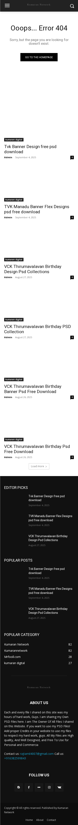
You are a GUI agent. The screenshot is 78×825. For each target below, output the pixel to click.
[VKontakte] (59, 787)
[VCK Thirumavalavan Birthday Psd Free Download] (39, 423)
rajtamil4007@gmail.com (37, 754)
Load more (37, 466)
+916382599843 (15, 758)
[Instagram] (49, 787)
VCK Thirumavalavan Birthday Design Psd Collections (32, 269)
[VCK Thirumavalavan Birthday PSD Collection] (39, 304)
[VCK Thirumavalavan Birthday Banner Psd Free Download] (39, 364)
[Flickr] (39, 787)
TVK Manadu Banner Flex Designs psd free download (36, 209)
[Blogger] (19, 787)
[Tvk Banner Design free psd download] (39, 124)
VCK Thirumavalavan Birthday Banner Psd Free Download (32, 389)
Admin (8, 157)
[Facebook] (29, 787)
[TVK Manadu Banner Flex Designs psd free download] (39, 184)
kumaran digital (13, 139)
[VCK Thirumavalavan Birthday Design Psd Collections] (39, 244)
